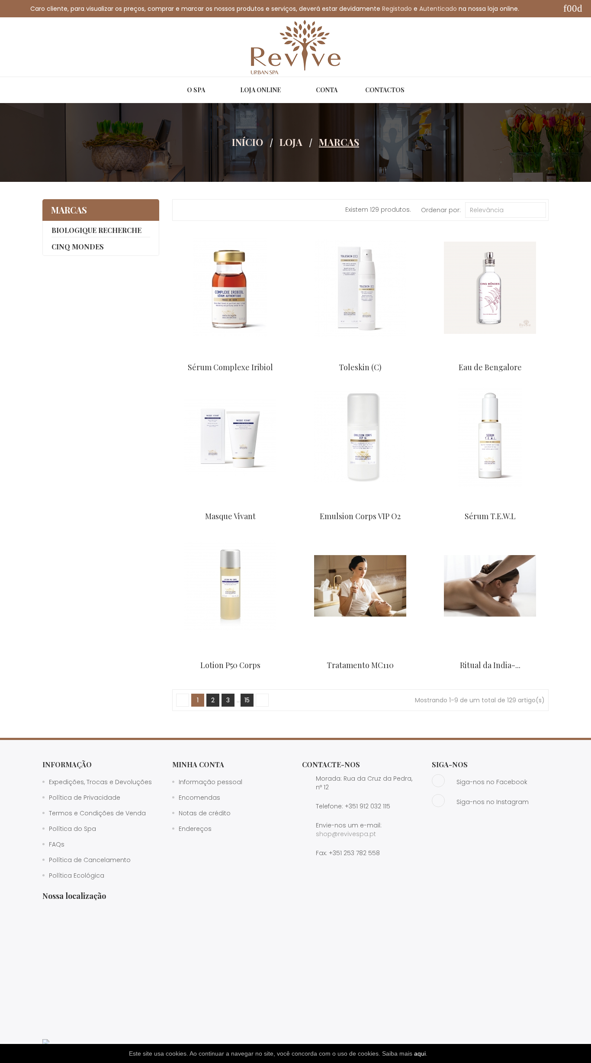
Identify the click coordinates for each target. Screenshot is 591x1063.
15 (247, 700)
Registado (397, 8)
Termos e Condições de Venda (97, 813)
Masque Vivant (230, 516)
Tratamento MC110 (360, 665)
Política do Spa (72, 828)
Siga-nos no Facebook (491, 782)
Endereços (195, 828)
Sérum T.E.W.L (490, 516)
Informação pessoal (210, 782)
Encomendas (199, 797)
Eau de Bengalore (490, 367)
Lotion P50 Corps (230, 665)
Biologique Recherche (96, 230)
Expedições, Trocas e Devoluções (100, 782)
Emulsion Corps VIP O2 (360, 516)
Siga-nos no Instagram (492, 802)
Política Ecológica (76, 875)
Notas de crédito (205, 813)
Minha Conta (198, 764)
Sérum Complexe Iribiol (230, 367)
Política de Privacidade (84, 797)
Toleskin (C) (360, 367)
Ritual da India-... (490, 665)
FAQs (56, 844)
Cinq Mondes (77, 246)
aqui (420, 1053)
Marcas (69, 210)
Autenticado (438, 8)
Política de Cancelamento (90, 860)
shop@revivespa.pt (346, 834)
